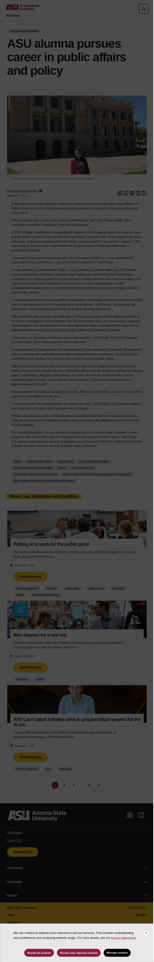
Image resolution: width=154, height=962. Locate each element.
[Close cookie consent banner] (146, 933)
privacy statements (123, 937)
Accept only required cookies (79, 952)
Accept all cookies (39, 952)
